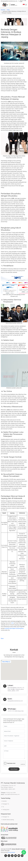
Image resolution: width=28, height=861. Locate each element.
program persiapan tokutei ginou (14, 628)
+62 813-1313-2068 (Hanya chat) (16, 711)
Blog (8, 9)
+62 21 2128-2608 (23, 1)
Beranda (3, 9)
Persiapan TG (5, 803)
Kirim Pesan (14, 769)
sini (12, 623)
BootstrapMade (11, 852)
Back (2, 638)
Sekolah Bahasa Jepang (8, 819)
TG (3, 806)
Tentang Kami (5, 809)
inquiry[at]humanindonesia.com (9, 1)
